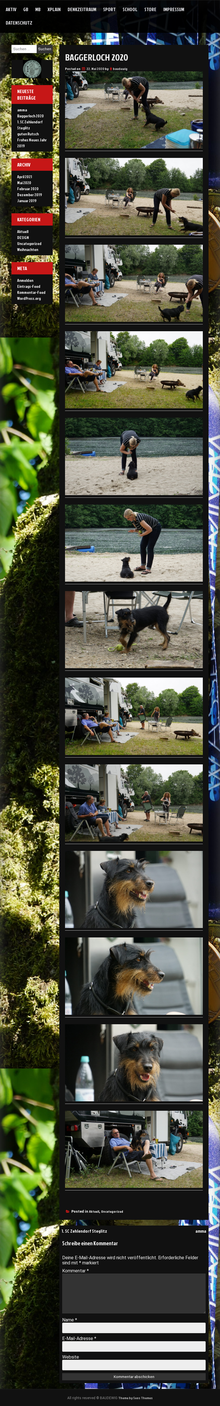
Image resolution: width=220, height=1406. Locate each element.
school (130, 9)
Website (70, 1357)
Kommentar (75, 1271)
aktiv (11, 9)
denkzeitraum (82, 9)
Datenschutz (19, 22)
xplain (54, 9)
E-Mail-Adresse (79, 1338)
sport (109, 9)
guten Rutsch (28, 133)
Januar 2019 (26, 200)
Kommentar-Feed (31, 292)
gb (25, 9)
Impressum (173, 9)
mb (38, 9)
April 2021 (24, 176)
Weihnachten (27, 249)
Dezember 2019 (29, 194)
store (150, 9)
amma (200, 1231)
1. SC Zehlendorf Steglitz (84, 1231)
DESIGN (23, 237)
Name (69, 1320)
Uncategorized (112, 1211)
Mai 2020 (24, 182)
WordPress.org (29, 298)
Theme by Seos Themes (135, 1397)
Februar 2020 (28, 188)
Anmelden (25, 280)
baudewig (120, 68)
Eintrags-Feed (28, 286)
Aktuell (94, 1211)
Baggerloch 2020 (30, 115)
